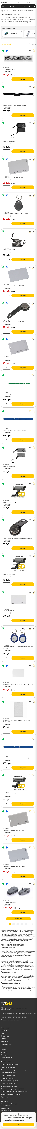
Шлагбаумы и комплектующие (11, 1094)
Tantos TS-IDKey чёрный (9, 141)
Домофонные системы (8, 1067)
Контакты (4, 1052)
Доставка (4, 1047)
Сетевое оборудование (8, 1073)
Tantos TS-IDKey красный (9, 794)
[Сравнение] (29, 6)
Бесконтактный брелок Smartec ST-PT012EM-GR (15, 213)
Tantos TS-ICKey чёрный (9, 249)
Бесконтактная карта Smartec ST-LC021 (13, 177)
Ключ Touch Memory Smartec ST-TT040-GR (14, 321)
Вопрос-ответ (5, 1036)
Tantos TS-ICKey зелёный (9, 502)
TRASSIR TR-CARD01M (8, 610)
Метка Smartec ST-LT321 (9, 69)
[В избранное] (30, 50)
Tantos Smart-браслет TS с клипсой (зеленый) (15, 394)
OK (18, 1124)
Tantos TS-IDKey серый (9, 466)
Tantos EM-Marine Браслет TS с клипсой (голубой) (16, 758)
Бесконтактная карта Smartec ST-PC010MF (14, 358)
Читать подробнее (25, 23)
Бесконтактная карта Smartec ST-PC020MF (14, 866)
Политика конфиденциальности (11, 1020)
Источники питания (7, 1078)
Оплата (3, 1049)
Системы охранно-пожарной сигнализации (14, 1091)
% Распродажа (5, 1041)
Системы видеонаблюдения (10, 1064)
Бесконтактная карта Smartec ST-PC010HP (14, 830)
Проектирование (6, 1058)
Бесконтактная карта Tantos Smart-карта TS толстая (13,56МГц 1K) (16, 721)
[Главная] (3, 6)
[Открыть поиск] (19, 6)
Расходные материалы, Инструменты (13, 1089)
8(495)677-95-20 (6, 1111)
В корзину (23, 79)
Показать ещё (18, 918)
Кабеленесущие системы (9, 1086)
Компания (4, 1030)
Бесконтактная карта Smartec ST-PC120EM (14, 285)
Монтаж (3, 1039)
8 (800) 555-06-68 (32, 2)
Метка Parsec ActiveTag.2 (9, 902)
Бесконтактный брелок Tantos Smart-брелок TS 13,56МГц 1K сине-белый (18, 647)
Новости (3, 1033)
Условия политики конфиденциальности (13, 1120)
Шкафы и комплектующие (9, 1081)
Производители (6, 1044)
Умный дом (4, 1097)
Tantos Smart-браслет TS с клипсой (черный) (14, 105)
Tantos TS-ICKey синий (9, 574)
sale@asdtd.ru (23, 2)
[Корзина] (34, 6)
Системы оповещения (8, 1075)
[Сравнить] (33, 50)
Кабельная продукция (8, 1083)
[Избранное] (24, 6)
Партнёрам (4, 1055)
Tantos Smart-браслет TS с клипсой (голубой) (14, 430)
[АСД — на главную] (6, 1003)
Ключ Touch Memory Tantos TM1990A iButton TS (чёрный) (17, 538)
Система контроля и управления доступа (14, 1070)
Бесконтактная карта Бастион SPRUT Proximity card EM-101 (18, 684)
